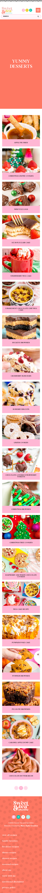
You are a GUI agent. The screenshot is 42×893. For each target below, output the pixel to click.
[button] (28, 817)
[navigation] (38, 10)
